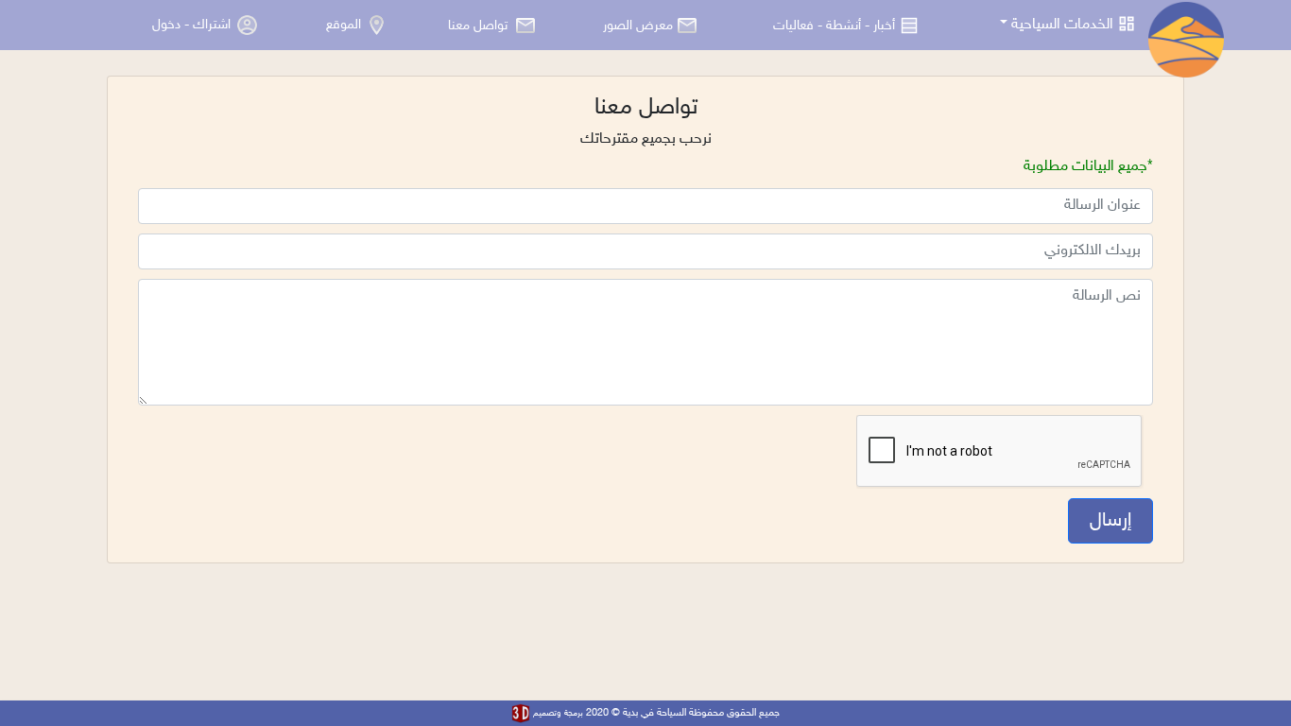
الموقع (345, 25)
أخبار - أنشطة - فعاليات (834, 25)
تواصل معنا (479, 25)
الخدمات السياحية (1062, 25)
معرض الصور (638, 25)
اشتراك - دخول (191, 25)
